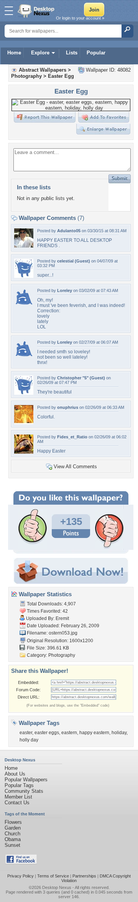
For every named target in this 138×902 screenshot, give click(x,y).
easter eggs (46, 732)
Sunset (12, 845)
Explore (40, 53)
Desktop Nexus (56, 887)
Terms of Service (53, 876)
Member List (18, 797)
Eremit (62, 618)
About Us (15, 774)
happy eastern (94, 732)
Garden (13, 828)
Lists (71, 53)
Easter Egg (61, 76)
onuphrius (67, 407)
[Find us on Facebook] (21, 862)
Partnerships (84, 876)
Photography (26, 76)
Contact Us (17, 802)
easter (26, 732)
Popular (96, 53)
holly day (29, 740)
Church (12, 833)
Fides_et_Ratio (72, 437)
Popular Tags (19, 785)
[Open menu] (9, 10)
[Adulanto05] (23, 246)
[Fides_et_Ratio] (23, 452)
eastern (69, 732)
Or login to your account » (80, 18)
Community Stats (24, 791)
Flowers (13, 822)
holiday (119, 732)
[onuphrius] (23, 422)
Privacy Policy (20, 876)
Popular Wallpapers (26, 779)
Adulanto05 (68, 230)
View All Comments (75, 466)
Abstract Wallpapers (42, 70)
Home (14, 53)
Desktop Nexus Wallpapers (37, 10)
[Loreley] (23, 305)
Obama (13, 839)
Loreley (64, 290)
